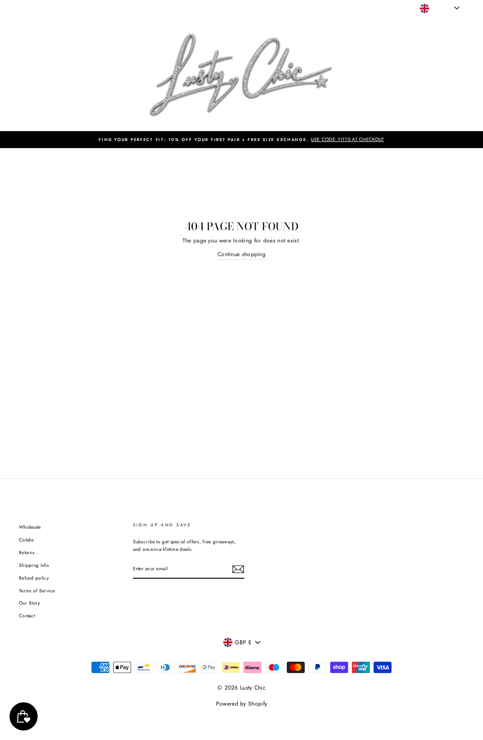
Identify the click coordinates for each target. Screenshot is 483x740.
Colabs (26, 539)
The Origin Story (168, 7)
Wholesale (30, 527)
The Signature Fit (122, 7)
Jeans (52, 7)
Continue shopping (241, 254)
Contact (27, 615)
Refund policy (34, 578)
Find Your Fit (209, 7)
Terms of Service (37, 590)
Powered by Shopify (241, 703)
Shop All (28, 7)
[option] (241, 139)
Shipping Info (34, 565)
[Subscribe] (238, 569)
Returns (26, 552)
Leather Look (81, 7)
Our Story (29, 603)
